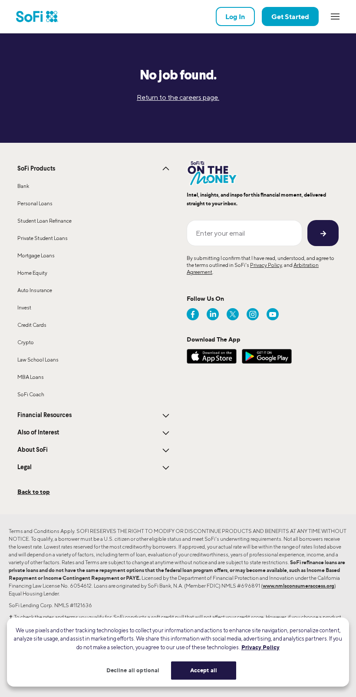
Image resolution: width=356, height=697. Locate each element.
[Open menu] (335, 16)
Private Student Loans (42, 238)
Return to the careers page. (178, 97)
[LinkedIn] (213, 314)
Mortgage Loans (36, 255)
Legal (24, 467)
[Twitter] (233, 314)
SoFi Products (36, 169)
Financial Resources (44, 415)
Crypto (25, 342)
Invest (24, 307)
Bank (23, 186)
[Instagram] (253, 314)
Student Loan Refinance (44, 220)
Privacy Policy (266, 265)
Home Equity (32, 273)
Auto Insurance (34, 290)
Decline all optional (133, 670)
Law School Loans (38, 359)
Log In (235, 16)
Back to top (33, 491)
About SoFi (32, 450)
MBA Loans (30, 377)
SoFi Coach (30, 394)
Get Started (290, 16)
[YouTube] (273, 314)
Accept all (203, 670)
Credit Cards (31, 325)
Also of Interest (38, 433)
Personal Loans (35, 203)
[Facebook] (193, 314)
